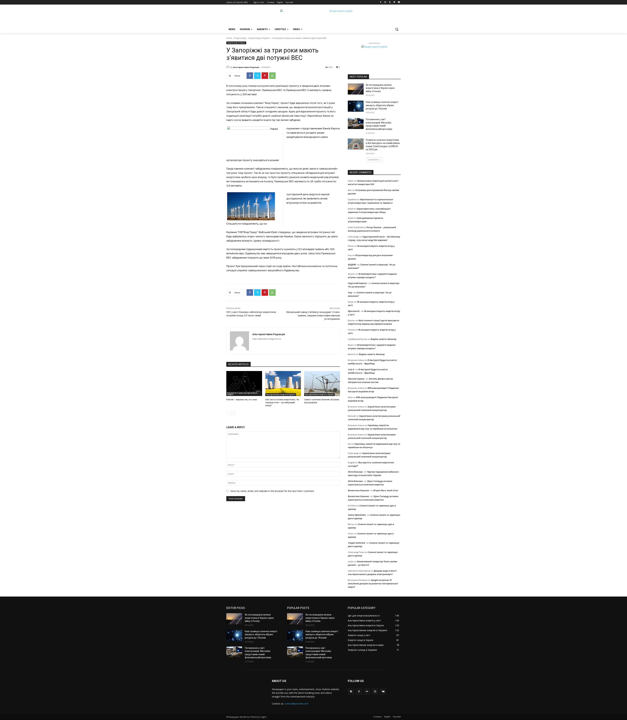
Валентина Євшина (358, 490)
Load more (373, 159)
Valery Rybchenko (357, 514)
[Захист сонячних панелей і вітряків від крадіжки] (322, 383)
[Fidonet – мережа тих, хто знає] (244, 383)
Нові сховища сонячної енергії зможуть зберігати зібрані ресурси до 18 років (382, 105)
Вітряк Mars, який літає (385, 490)
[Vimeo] (394, 2)
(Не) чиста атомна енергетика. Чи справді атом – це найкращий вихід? (282, 402)
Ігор (350, 292)
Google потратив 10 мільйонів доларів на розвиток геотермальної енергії (373, 583)
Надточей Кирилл (357, 283)
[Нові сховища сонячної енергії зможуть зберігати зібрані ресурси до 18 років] (356, 106)
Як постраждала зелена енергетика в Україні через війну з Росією (380, 88)
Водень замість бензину (383, 339)
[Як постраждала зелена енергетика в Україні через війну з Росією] (356, 89)
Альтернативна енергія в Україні (280, 394)
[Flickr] (367, 691)
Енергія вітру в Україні (259, 38)
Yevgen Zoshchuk (356, 542)
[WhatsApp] (272, 75)
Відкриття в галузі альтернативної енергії (242, 394)
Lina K (351, 369)
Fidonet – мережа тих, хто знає (241, 399)
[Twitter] (390, 2)
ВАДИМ (352, 264)
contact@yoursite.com (296, 703)
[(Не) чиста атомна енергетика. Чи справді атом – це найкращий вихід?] (283, 383)
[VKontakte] (383, 691)
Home (229, 38)
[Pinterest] (265, 75)
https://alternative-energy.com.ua (266, 339)
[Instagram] (385, 2)
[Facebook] (381, 2)
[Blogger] (351, 691)
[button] (397, 29)
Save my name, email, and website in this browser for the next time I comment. (272, 491)
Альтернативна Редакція (246, 67)
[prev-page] (228, 413)
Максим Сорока (356, 378)
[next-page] (234, 413)
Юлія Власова (355, 471)
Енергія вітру (240, 38)
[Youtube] (399, 2)
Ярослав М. (354, 311)
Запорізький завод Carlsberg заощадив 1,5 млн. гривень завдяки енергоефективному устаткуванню (313, 315)
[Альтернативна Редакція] (228, 67)
